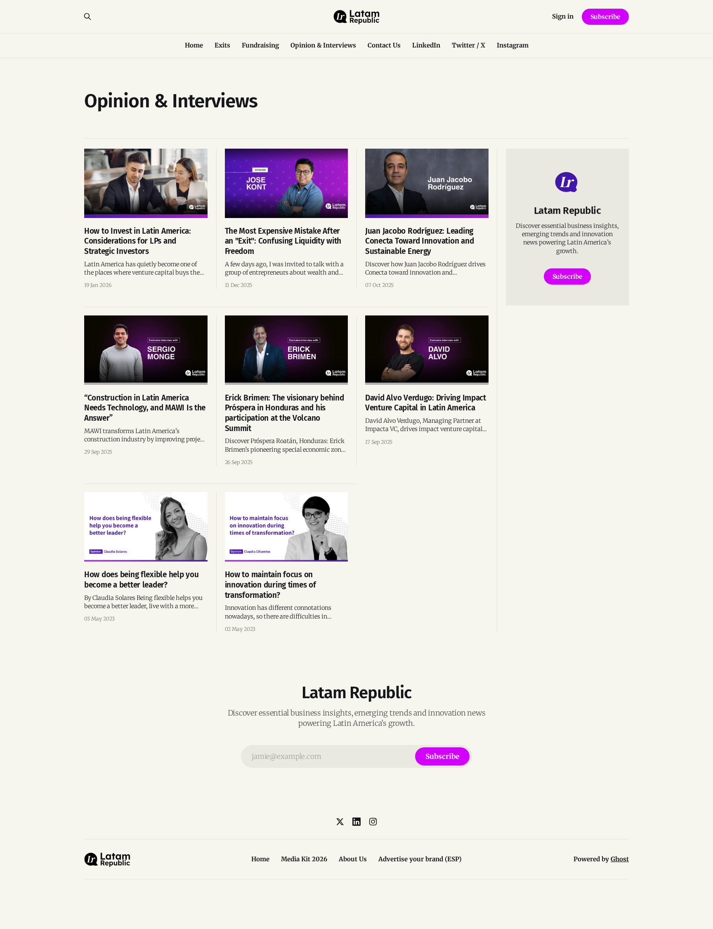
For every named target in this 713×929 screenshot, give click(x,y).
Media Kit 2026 (304, 859)
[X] (340, 822)
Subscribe (605, 17)
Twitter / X (468, 45)
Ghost (620, 859)
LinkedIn (426, 45)
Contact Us (384, 45)
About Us (353, 859)
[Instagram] (373, 822)
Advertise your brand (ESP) (420, 859)
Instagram (513, 45)
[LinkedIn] (356, 822)
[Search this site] (87, 16)
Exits (222, 45)
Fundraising (260, 45)
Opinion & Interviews (323, 45)
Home (194, 45)
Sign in (563, 16)
